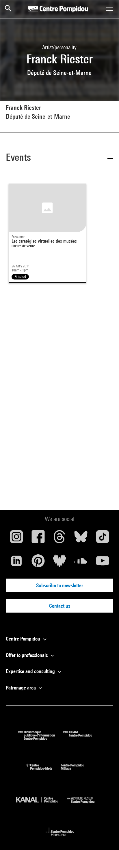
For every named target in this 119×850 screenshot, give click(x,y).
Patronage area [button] (21, 688)
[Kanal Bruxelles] (41, 804)
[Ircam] (82, 738)
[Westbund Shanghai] (85, 804)
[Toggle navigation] (109, 9)
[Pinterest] (38, 563)
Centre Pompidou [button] (23, 639)
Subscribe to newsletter (59, 585)
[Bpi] (40, 738)
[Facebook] (38, 538)
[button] (59, 158)
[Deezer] (59, 563)
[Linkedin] (16, 563)
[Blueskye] (81, 538)
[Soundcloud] (81, 563)
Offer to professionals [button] (27, 655)
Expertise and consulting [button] (31, 671)
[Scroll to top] (105, 836)
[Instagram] (16, 538)
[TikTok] (102, 538)
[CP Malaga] (77, 771)
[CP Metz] (44, 771)
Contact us (59, 606)
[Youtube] (102, 563)
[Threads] (59, 538)
